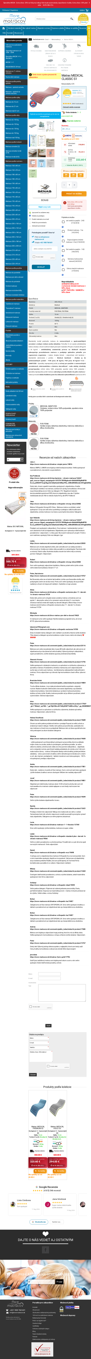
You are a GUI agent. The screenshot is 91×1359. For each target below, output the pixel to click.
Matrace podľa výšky (13, 97)
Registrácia (14, 10)
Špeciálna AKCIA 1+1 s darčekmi (13, 57)
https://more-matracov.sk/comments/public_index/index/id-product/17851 (57, 767)
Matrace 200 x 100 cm (13, 223)
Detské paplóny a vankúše (15, 369)
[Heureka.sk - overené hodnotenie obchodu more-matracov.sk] (15, 594)
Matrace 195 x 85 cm (13, 201)
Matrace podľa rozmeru (14, 161)
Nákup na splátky (72, 28)
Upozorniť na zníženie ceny (40, 212)
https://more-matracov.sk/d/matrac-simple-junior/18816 (51, 464)
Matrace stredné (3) (13, 146)
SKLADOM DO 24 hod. (13, 67)
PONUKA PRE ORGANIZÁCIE (11, 424)
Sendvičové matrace (13, 313)
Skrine (8, 360)
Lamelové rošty (11, 396)
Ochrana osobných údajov (41, 1328)
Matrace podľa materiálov (15, 299)
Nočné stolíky (10, 351)
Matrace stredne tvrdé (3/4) (13, 152)
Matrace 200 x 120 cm (13, 228)
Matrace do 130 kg (12, 129)
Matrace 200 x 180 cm (13, 241)
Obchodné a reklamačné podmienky (44, 1312)
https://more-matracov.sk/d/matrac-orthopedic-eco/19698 (52, 852)
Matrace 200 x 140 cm (13, 232)
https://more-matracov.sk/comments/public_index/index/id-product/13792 (57, 662)
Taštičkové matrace (13, 304)
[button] (58, 95)
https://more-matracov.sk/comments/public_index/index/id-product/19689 (57, 720)
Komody (8, 355)
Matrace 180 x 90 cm (13, 179)
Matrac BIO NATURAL (15, 526)
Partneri (35, 1336)
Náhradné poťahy (12, 382)
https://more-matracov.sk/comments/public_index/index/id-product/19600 (57, 739)
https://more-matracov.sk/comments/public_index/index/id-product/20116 (57, 646)
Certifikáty (36, 1326)
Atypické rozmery (44, 28)
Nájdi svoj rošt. (45, 207)
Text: (30, 986)
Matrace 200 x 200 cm (13, 246)
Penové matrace (11, 326)
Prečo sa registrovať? (39, 1320)
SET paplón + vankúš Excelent (38, 1120)
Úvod (46, 39)
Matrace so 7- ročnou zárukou (13, 72)
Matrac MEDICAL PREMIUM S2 (38, 1127)
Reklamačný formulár (39, 1318)
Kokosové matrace (12, 317)
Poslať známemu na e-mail (40, 219)
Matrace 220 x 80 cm (13, 259)
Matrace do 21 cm (12, 106)
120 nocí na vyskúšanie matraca (14, 46)
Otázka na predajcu (38, 216)
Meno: (31, 974)
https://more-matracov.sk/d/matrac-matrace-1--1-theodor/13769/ (54, 825)
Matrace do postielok (13, 273)
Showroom (18, 33)
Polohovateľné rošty (13, 404)
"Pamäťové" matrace (13, 308)
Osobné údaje (37, 1323)
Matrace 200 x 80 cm (13, 210)
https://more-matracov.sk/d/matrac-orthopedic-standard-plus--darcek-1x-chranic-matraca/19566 (58, 837)
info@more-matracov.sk (17, 1312)
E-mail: (31, 978)
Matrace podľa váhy (13, 115)
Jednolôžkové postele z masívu (14, 346)
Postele (8, 330)
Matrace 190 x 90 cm (13, 192)
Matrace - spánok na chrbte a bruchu (13, 92)
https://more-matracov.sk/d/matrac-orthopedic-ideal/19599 (52, 885)
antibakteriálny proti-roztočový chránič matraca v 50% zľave (74, 286)
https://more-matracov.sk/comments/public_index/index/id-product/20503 (57, 543)
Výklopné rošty (11, 409)
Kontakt (10, 33)
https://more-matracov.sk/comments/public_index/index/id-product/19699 (57, 797)
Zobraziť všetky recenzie (71, 107)
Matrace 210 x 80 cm (13, 250)
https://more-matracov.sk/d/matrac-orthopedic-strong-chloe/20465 (55, 504)
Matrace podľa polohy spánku (13, 82)
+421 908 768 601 (46, 242)
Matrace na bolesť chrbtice (15, 295)
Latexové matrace (12, 322)
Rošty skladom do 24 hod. (15, 391)
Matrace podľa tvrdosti (14, 142)
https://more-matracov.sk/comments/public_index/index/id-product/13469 (57, 871)
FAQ (4, 33)
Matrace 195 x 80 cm (13, 197)
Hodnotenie (32, 983)
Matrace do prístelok (13, 281)
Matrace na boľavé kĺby (14, 290)
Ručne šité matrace (12, 77)
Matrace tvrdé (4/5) (12, 157)
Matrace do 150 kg (12, 133)
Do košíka (20, 571)
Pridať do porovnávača (39, 222)
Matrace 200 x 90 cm (13, 219)
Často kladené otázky (39, 1334)
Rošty (8, 387)
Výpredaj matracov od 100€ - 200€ (13, 51)
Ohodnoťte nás (40, 1222)
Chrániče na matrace (13, 373)
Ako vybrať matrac (29, 28)
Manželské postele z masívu (13, 336)
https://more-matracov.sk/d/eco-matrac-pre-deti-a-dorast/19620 (54, 615)
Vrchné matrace (11, 286)
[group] (45, 95)
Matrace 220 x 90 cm (13, 264)
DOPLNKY (9, 364)
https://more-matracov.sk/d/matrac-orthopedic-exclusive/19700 (54, 629)
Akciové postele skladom (14, 341)
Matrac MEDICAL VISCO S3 (57, 1127)
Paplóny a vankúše (12, 378)
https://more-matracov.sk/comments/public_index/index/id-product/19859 (57, 683)
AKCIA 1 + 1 (10, 62)
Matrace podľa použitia (14, 268)
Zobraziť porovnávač (38, 226)
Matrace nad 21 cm (12, 111)
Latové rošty (10, 400)
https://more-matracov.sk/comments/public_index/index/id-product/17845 (57, 929)
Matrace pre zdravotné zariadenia (14, 436)
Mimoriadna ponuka (14, 41)
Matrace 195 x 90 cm (13, 206)
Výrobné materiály (14, 28)
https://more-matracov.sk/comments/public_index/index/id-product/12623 (57, 808)
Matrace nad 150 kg (13, 137)
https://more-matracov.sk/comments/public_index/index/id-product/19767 (57, 576)
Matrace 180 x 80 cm (13, 174)
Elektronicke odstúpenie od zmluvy (44, 1339)
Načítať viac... (56, 1222)
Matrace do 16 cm (12, 102)
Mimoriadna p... (56, 39)
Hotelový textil (11, 419)
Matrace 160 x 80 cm (13, 166)
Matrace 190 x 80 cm (13, 183)
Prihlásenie (5, 10)
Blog (34, 1331)
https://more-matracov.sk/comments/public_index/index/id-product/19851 (57, 780)
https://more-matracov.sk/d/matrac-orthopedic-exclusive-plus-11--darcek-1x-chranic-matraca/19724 (58, 593)
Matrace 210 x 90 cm (13, 255)
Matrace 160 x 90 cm (13, 170)
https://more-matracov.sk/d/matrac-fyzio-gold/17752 (50, 957)
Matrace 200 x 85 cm (13, 215)
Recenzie (82, 28)
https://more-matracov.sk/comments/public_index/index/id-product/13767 (57, 943)
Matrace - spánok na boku (15, 87)
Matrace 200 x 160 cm (13, 237)
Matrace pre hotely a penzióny (13, 430)
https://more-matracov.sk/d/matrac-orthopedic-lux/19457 (51, 901)
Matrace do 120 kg (12, 124)
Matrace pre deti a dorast (14, 277)
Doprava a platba (58, 28)
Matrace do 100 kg (12, 120)
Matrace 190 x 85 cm (13, 188)
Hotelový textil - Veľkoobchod (11, 414)
